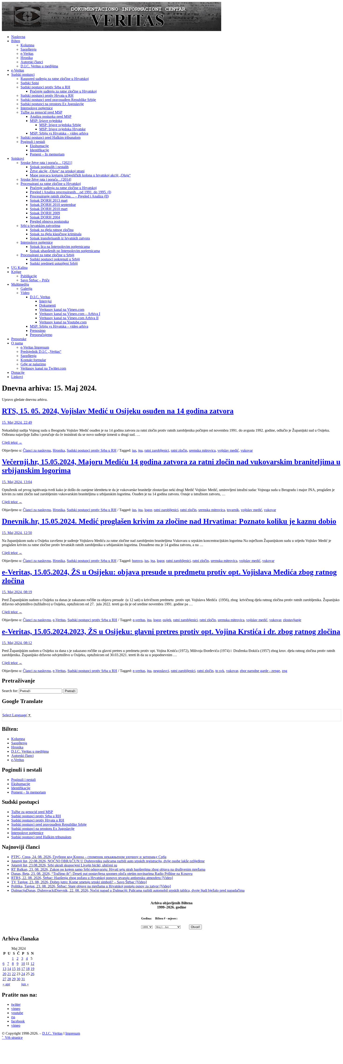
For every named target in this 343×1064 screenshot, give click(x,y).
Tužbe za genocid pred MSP (41, 112)
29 (14, 979)
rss (13, 1017)
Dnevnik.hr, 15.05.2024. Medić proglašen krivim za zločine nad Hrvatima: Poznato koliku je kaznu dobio (169, 521)
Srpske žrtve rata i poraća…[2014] (46, 179)
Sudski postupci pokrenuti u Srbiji (55, 259)
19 (32, 969)
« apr (6, 984)
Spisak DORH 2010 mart (48, 209)
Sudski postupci (23, 74)
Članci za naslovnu (37, 450)
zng (284, 671)
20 (4, 974)
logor (148, 510)
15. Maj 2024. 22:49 (17, 422)
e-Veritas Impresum (35, 347)
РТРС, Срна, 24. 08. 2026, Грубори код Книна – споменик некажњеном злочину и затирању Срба (88, 857)
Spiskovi (17, 158)
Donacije (17, 372)
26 (32, 974)
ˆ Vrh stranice (12, 1038)
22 (14, 974)
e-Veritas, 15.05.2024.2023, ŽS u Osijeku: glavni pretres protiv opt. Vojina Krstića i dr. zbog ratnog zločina (171, 631)
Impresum (72, 1033)
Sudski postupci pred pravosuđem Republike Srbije (58, 100)
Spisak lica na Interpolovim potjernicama (60, 247)
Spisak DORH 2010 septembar (53, 205)
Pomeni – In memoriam (47, 154)
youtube (17, 1013)
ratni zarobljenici (156, 450)
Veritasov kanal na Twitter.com (43, 368)
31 (23, 979)
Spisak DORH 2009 (45, 213)
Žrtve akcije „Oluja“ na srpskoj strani (57, 171)
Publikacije (29, 276)
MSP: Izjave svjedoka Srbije (60, 125)
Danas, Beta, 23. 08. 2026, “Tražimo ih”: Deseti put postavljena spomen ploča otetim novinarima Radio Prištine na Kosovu (101, 874)
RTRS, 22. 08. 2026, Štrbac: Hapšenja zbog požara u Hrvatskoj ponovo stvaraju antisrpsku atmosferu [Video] (92, 878)
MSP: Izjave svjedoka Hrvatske (62, 129)
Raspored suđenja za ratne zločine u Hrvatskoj (55, 79)
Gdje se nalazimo (33, 364)
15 (14, 969)
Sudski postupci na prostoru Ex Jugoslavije (52, 104)
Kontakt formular (33, 360)
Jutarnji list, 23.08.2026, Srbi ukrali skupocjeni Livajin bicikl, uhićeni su (64, 865)
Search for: (10, 691)
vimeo (15, 1009)
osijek (167, 620)
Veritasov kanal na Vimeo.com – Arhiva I (69, 314)
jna (140, 450)
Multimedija (20, 284)
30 (18, 979)
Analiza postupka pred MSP (50, 116)
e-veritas (139, 620)
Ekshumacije (39, 146)
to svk (219, 671)
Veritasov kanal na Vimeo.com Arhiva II (68, 318)
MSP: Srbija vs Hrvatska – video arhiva (59, 133)
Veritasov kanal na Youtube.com (63, 322)
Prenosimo (38, 331)
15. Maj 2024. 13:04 (17, 482)
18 (28, 969)
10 (23, 964)
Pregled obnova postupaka (49, 221)
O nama (17, 343)
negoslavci (161, 671)
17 (23, 969)
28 (9, 979)
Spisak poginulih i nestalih (49, 167)
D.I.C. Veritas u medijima (39, 66)
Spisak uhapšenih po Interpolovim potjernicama (65, 251)
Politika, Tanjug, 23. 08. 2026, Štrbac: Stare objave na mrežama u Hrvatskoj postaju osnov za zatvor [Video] (91, 886)
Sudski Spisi (30, 83)
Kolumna (27, 45)
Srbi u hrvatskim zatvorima (40, 226)
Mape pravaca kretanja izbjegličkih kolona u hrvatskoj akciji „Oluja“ (80, 175)
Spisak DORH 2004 (45, 217)
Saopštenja (28, 49)
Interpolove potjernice (37, 108)
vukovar (247, 450)
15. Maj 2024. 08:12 (17, 643)
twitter (16, 1004)
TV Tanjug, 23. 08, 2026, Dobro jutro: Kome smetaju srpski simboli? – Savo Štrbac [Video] (79, 882)
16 (18, 969)
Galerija (26, 289)
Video (25, 293)
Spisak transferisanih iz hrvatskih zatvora (60, 238)
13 (4, 969)
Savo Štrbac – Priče (35, 280)
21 (9, 974)
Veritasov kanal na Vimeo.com (61, 310)
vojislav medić (228, 450)
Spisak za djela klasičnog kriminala (55, 234)
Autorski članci (32, 62)
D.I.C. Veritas (40, 297)
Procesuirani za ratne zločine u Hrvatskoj (51, 184)
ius (134, 450)
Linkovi (17, 377)
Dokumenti (47, 305)
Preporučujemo (41, 335)
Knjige (16, 272)
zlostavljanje (292, 620)
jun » (25, 984)
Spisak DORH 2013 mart (48, 200)
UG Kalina (19, 268)
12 (32, 964)
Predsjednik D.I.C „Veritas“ (41, 352)
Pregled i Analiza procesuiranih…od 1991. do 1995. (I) (70, 192)
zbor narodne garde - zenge (260, 671)
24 (23, 974)
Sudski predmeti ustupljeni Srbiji (54, 263)
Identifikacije (39, 150)
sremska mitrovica (202, 450)
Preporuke (18, 339)
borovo (137, 561)
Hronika (27, 58)
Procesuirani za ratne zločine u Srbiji (47, 255)
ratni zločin (179, 450)
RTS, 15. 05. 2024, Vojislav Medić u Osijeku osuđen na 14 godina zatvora (118, 411)
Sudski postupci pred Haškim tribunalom (50, 137)
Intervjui (45, 301)
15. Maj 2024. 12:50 (17, 533)
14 (9, 969)
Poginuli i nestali (33, 142)
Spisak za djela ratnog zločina (52, 230)
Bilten (15, 41)
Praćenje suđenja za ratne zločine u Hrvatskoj (63, 91)
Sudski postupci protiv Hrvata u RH (47, 95)
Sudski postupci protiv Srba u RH (45, 87)
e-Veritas (27, 53)
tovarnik (233, 510)
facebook (18, 1021)
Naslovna (18, 37)
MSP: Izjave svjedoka (46, 121)
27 (4, 979)
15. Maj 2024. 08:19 (17, 592)
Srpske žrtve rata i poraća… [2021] (46, 163)
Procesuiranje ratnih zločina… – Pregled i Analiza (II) (69, 196)
